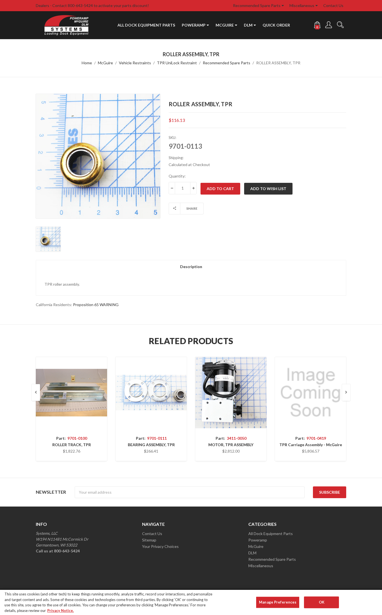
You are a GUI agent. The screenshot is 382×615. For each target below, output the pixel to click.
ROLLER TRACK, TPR (71, 444)
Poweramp (194, 25)
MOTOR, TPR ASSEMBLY (230, 444)
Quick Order (276, 25)
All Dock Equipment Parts (146, 25)
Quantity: (177, 176)
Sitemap (149, 540)
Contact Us (333, 5)
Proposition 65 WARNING (96, 304)
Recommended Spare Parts (256, 5)
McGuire (225, 25)
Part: (71, 438)
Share (191, 208)
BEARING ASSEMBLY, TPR (151, 444)
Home (87, 62)
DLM (248, 25)
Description (191, 266)
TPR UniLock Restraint (177, 62)
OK (321, 602)
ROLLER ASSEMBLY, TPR (278, 62)
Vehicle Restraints (135, 62)
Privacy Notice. (60, 610)
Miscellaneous (301, 5)
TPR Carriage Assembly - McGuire (310, 444)
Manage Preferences (277, 602)
